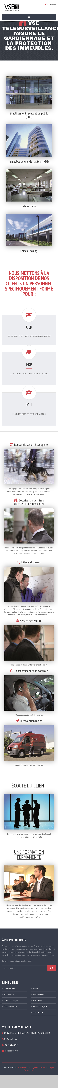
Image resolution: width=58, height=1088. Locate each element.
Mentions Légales (40, 1006)
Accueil (36, 988)
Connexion (51, 4)
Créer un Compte (11, 1000)
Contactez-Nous (10, 1006)
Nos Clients (37, 1000)
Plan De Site (38, 1012)
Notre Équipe (38, 994)
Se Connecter (9, 994)
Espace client (9, 988)
